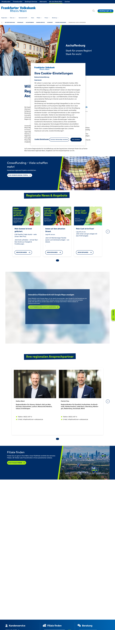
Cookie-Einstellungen (42, 139)
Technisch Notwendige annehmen (59, 139)
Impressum (38, 80)
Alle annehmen (76, 139)
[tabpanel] (26, 231)
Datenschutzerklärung (41, 77)
